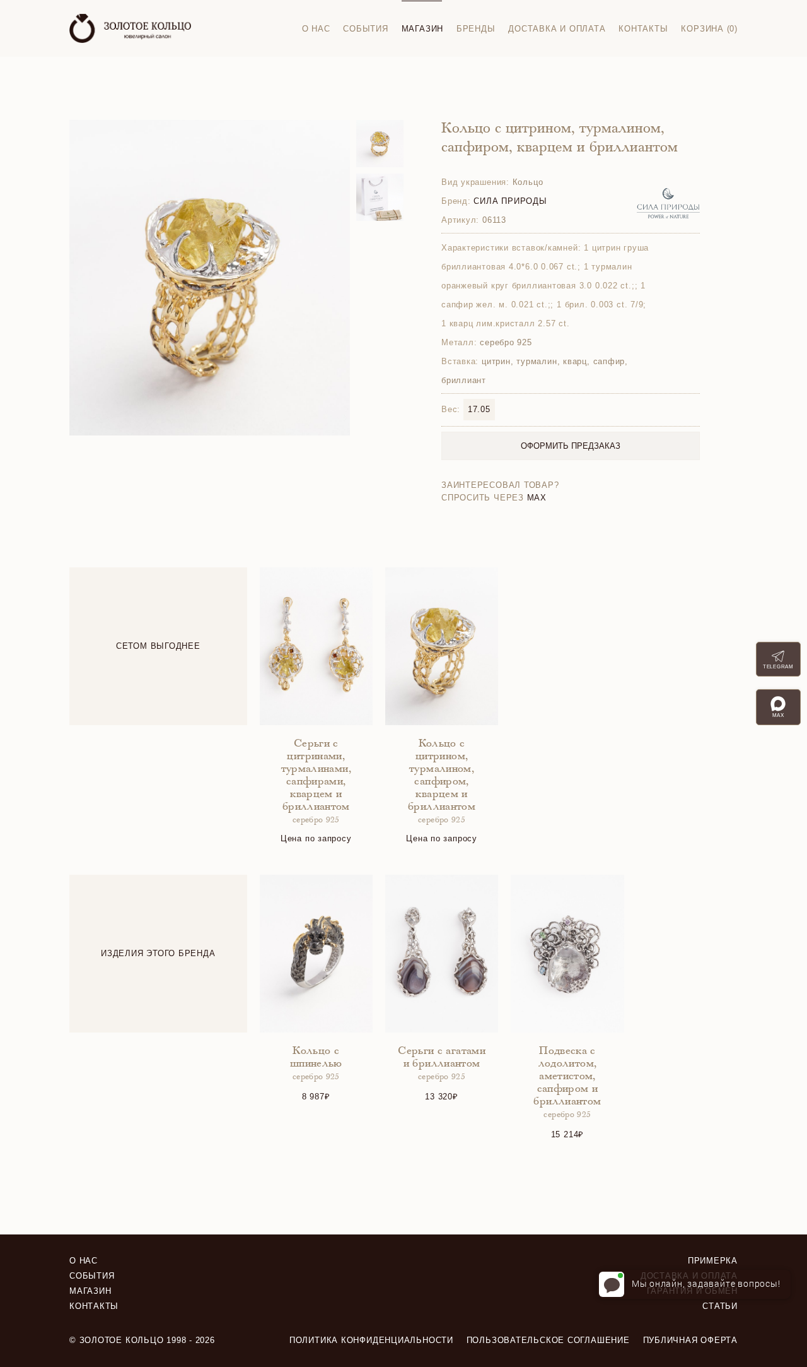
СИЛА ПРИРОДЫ (510, 201)
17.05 (479, 409)
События (365, 28)
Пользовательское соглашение (548, 1340)
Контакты (643, 28)
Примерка (713, 1260)
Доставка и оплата (556, 28)
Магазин (422, 28)
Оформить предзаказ (570, 446)
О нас (316, 28)
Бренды (476, 28)
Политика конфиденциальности (371, 1340)
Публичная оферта (690, 1340)
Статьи (720, 1306)
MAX (537, 497)
